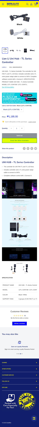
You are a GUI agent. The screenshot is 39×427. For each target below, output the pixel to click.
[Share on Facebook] (24, 148)
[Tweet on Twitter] (31, 148)
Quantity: (5, 128)
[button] (19, 140)
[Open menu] (3, 4)
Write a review (19, 323)
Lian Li (4, 67)
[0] (35, 4)
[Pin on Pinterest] (28, 148)
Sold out (19, 135)
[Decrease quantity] (11, 128)
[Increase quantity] (22, 128)
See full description (8, 87)
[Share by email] (35, 148)
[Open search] (27, 4)
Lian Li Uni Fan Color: (17, 105)
